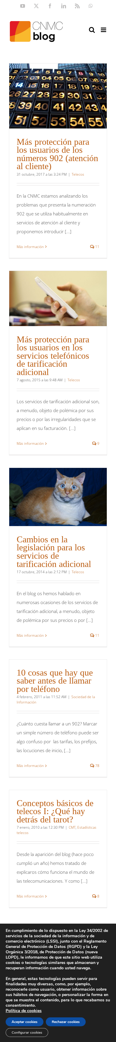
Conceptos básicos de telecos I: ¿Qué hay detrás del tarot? (55, 811)
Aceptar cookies (24, 1021)
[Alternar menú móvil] (104, 30)
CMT (72, 827)
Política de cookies (24, 1011)
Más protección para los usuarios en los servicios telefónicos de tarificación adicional (53, 355)
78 (96, 765)
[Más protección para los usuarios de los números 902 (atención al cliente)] (58, 95)
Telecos (78, 174)
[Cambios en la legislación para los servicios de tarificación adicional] (58, 497)
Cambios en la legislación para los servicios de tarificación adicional (54, 551)
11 (96, 246)
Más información (30, 246)
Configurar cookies (27, 1032)
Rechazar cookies (66, 1021)
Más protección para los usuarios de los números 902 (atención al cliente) (57, 154)
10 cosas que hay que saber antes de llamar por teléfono (55, 681)
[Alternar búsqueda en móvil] (92, 30)
